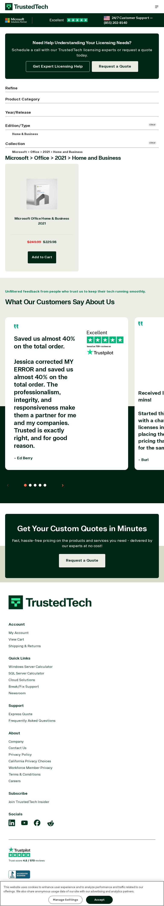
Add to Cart (42, 257)
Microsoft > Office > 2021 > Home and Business (47, 152)
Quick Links (19, 658)
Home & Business (24, 134)
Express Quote (20, 714)
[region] (82, 893)
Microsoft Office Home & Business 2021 (42, 221)
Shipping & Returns (25, 646)
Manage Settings (65, 899)
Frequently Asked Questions (32, 721)
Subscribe (18, 793)
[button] (157, 6)
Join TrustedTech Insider (29, 802)
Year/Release (18, 112)
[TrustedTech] (26, 7)
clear (152, 124)
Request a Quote (115, 66)
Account (17, 624)
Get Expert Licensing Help (58, 66)
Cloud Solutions (22, 680)
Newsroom (17, 693)
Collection (15, 143)
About (14, 733)
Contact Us (17, 748)
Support (16, 705)
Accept (99, 899)
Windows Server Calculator (31, 667)
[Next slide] (62, 485)
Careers (15, 781)
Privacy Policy (20, 754)
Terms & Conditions (25, 774)
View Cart (16, 639)
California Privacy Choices (30, 761)
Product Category (22, 99)
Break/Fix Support (24, 686)
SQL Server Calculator (26, 673)
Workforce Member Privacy (31, 768)
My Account (19, 633)
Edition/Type (17, 125)
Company (16, 741)
